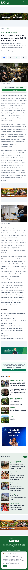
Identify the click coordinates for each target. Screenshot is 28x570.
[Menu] (26, 2)
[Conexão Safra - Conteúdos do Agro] (5, 2)
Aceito (5, 566)
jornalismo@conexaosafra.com (14, 550)
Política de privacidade (14, 563)
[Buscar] (24, 2)
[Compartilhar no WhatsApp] (17, 57)
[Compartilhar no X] (11, 57)
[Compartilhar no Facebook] (4, 57)
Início (2, 28)
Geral (7, 28)
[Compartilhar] (24, 57)
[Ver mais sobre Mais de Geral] (25, 457)
